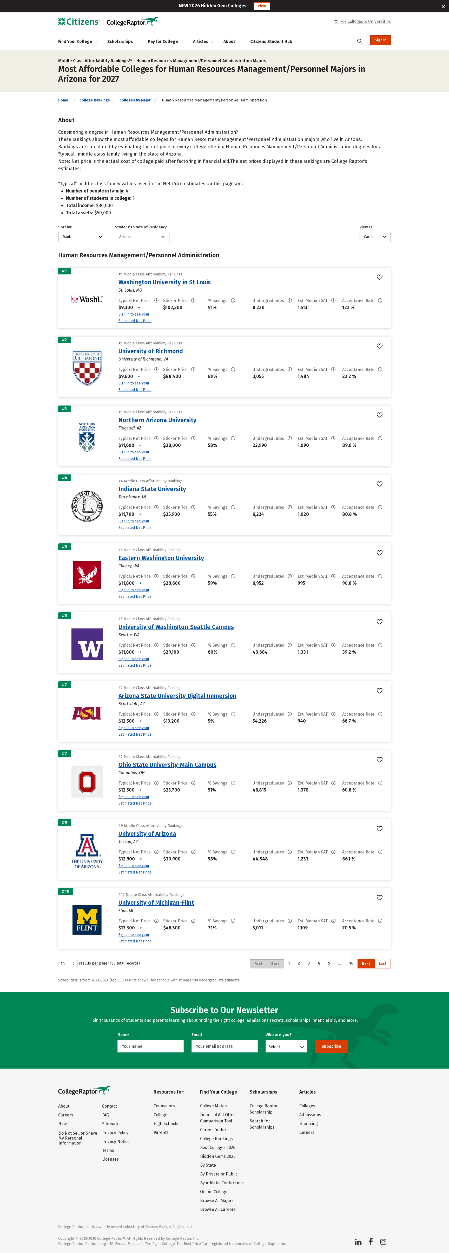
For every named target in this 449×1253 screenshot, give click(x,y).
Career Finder (213, 1129)
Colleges (161, 1114)
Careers (65, 1115)
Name (123, 1034)
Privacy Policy (115, 1132)
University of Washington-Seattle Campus (176, 627)
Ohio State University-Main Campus (167, 764)
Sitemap (110, 1123)
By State (208, 1165)
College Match (213, 1105)
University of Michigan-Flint (156, 902)
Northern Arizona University (157, 420)
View (262, 6)
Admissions (310, 1114)
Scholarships (120, 41)
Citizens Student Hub (271, 41)
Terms (108, 1150)
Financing (308, 1123)
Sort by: (65, 227)
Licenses (110, 1159)
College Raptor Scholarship (264, 1109)
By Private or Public (218, 1174)
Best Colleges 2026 (217, 1147)
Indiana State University (152, 489)
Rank (67, 237)
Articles (201, 41)
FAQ (105, 1115)
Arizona (125, 237)
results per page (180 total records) (109, 963)
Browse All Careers (218, 1209)
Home (63, 100)
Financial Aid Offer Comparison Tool (217, 1117)
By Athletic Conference (222, 1182)
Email (197, 1034)
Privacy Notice (116, 1141)
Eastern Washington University (161, 558)
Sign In (380, 40)
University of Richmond (150, 351)
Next (366, 963)
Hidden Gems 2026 (218, 1156)
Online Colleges (214, 1191)
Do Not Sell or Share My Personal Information (77, 1138)
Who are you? (279, 1034)
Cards (368, 237)
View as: (367, 227)
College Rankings (95, 100)
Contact (109, 1106)
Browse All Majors (217, 1200)
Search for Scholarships (262, 1124)
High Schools (166, 1123)
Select (274, 1046)
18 (351, 963)
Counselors (164, 1105)
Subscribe (331, 1046)
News (63, 1123)
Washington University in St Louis (164, 282)
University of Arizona (147, 833)
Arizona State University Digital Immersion (177, 695)
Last (382, 963)
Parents (161, 1132)
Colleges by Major (135, 100)
